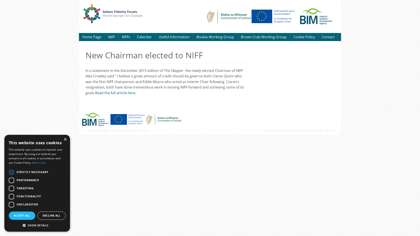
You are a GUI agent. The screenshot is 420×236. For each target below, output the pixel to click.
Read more (39, 163)
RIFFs (126, 37)
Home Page (91, 37)
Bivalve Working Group (215, 37)
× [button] (65, 139)
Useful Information (174, 37)
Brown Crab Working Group (264, 37)
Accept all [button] (22, 215)
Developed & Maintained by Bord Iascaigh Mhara (298, 130)
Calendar (144, 37)
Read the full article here (115, 92)
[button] (37, 225)
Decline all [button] (51, 215)
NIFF (111, 37)
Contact (328, 37)
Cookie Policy (304, 37)
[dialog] (37, 183)
